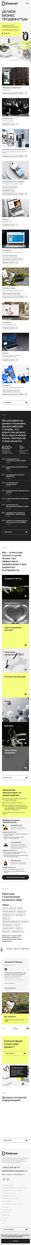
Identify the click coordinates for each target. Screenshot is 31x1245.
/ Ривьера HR (6, 385)
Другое (13, 908)
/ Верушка (5, 219)
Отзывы (4, 1220)
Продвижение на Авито (9, 1195)
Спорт (17, 925)
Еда (20, 908)
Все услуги (5, 1207)
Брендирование (7, 1201)
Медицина (22, 911)
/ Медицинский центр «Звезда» (13, 182)
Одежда (6, 918)
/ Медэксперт (7, 250)
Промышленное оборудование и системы (15, 921)
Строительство (8, 928)
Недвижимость (8, 915)
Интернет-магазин (9, 911)
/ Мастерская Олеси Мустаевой (13, 149)
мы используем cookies (15, 1236)
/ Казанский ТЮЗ (8, 119)
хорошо (15, 1241)
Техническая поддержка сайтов (12, 1203)
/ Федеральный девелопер (11, 88)
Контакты (5, 1217)
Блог (3, 1223)
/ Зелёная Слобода (9, 288)
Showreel (7, 33)
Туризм (19, 928)
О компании (5, 1212)
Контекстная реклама (10, 187)
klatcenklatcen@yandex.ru (14, 1171)
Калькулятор (6, 1209)
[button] (4, 1028)
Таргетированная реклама (11, 293)
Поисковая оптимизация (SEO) (13, 259)
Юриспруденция (18, 931)
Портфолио (5, 1215)
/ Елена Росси (7, 322)
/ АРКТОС (5, 353)
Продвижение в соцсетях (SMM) (13, 93)
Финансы (6, 931)
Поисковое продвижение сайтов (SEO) (14, 1187)
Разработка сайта (8, 124)
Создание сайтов (7, 1185)
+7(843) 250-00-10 (10, 1167)
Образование (20, 915)
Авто (5, 908)
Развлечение (7, 925)
